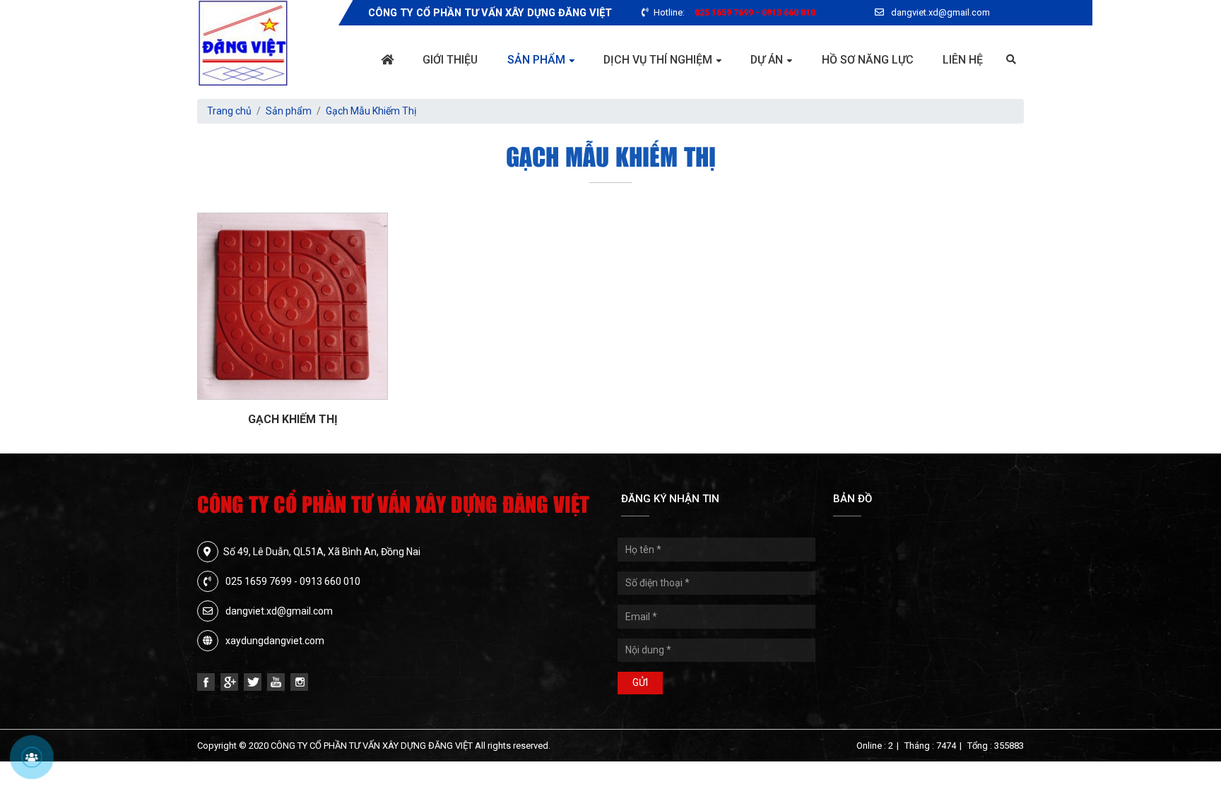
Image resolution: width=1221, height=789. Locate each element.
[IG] (299, 682)
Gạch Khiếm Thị (293, 419)
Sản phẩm (536, 59)
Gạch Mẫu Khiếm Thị (371, 111)
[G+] (229, 682)
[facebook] (206, 682)
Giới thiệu (450, 59)
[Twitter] (252, 682)
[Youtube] (276, 682)
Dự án (766, 59)
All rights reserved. (512, 745)
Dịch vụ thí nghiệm (657, 59)
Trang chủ (229, 111)
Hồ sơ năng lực (868, 59)
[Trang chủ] (387, 60)
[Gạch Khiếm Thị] (292, 306)
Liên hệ (963, 59)
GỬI (640, 682)
